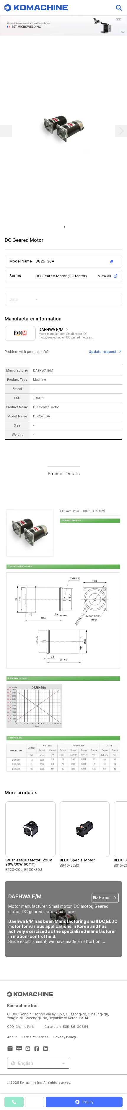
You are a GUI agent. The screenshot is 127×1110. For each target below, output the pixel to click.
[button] (116, 1059)
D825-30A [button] (44, 261)
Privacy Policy (64, 1037)
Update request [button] (102, 352)
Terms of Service (35, 1037)
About (12, 1037)
